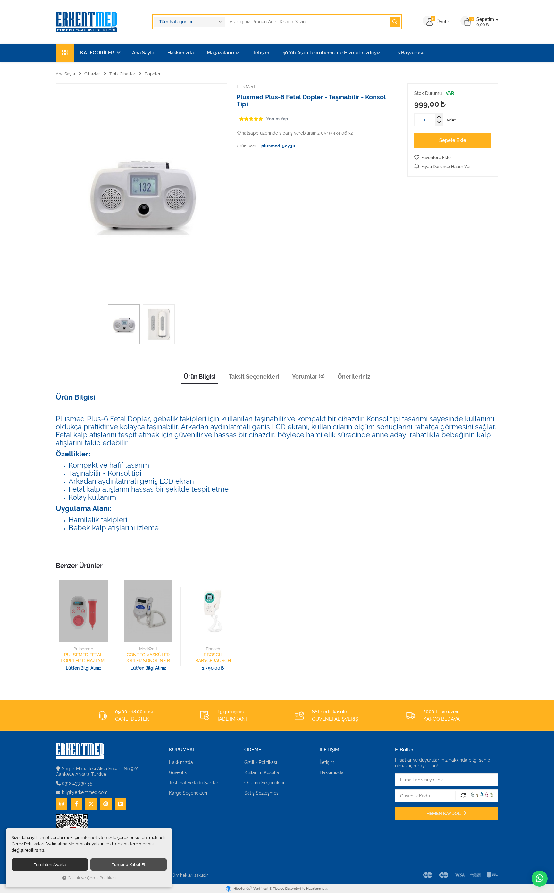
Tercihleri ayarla (50, 864)
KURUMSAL (182, 750)
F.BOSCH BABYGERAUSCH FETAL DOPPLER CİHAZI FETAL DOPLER (213, 657)
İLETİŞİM (329, 750)
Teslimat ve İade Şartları (194, 782)
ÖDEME (252, 750)
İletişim (260, 52)
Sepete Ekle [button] (452, 140)
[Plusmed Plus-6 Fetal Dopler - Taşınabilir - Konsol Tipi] (141, 192)
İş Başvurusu (410, 52)
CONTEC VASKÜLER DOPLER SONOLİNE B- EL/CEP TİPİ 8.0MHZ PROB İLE (148, 657)
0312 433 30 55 (77, 783)
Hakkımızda (180, 52)
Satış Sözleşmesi (262, 793)
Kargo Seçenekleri (188, 793)
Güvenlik (178, 772)
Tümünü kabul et (129, 864)
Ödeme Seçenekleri (265, 782)
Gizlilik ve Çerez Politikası (92, 877)
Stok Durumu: (428, 93)
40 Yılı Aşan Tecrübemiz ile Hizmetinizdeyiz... (332, 52)
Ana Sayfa (143, 52)
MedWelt (148, 649)
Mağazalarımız (223, 52)
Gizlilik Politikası (260, 762)
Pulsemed (83, 649)
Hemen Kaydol (444, 813)
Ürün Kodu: (248, 145)
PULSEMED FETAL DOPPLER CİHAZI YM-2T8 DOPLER (83, 657)
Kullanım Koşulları (263, 772)
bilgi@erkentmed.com (85, 792)
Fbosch (213, 649)
